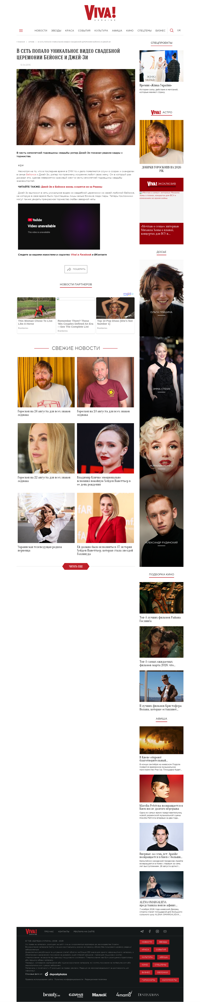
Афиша (161, 719)
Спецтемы (160, 965)
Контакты (63, 931)
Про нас (49, 931)
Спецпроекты (161, 43)
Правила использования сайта (39, 979)
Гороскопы (148, 980)
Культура (147, 957)
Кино (145, 965)
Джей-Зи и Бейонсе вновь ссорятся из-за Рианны (71, 187)
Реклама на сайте (84, 931)
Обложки (162, 972)
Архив (31, 42)
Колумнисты (169, 980)
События (161, 949)
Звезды (163, 942)
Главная (21, 42)
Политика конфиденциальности (68, 979)
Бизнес (146, 972)
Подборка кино (161, 574)
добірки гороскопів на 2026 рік (161, 169)
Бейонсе (31, 174)
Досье (161, 252)
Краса (145, 949)
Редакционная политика (96, 979)
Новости (147, 942)
